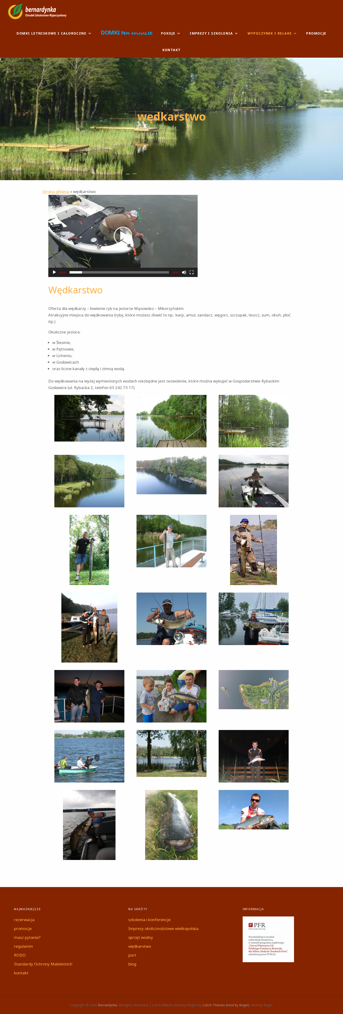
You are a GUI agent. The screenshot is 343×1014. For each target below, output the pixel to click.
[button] (123, 236)
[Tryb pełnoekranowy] (191, 272)
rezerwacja (24, 919)
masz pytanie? (27, 937)
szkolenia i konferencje (149, 919)
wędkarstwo (139, 946)
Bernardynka (107, 1005)
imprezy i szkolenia (211, 33)
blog (132, 964)
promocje (316, 33)
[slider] (119, 272)
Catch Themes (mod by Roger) (226, 1005)
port (132, 955)
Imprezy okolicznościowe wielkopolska (163, 928)
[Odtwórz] (54, 272)
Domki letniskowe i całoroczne (51, 33)
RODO (20, 955)
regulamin (23, 946)
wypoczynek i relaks (270, 33)
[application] (123, 236)
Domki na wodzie (127, 32)
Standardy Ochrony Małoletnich (43, 964)
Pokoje (168, 33)
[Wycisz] (184, 272)
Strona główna (55, 191)
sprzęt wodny (140, 937)
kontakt (171, 50)
